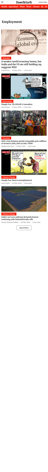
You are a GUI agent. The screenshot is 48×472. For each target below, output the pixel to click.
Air (42, 6)
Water (22, 6)
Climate (36, 6)
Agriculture (13, 6)
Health (4, 6)
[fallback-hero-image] (24, 42)
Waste (28, 6)
